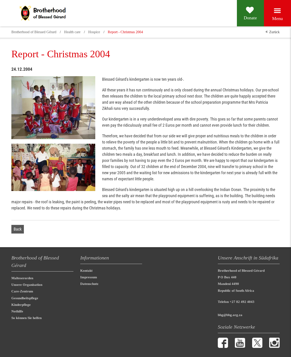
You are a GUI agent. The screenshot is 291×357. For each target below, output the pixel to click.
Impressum (88, 277)
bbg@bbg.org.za (230, 315)
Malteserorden (22, 278)
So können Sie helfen (26, 318)
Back (18, 229)
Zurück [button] (274, 32)
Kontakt (86, 270)
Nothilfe (17, 311)
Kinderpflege (21, 305)
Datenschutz (89, 284)
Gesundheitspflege (24, 298)
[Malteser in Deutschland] (49, 13)
